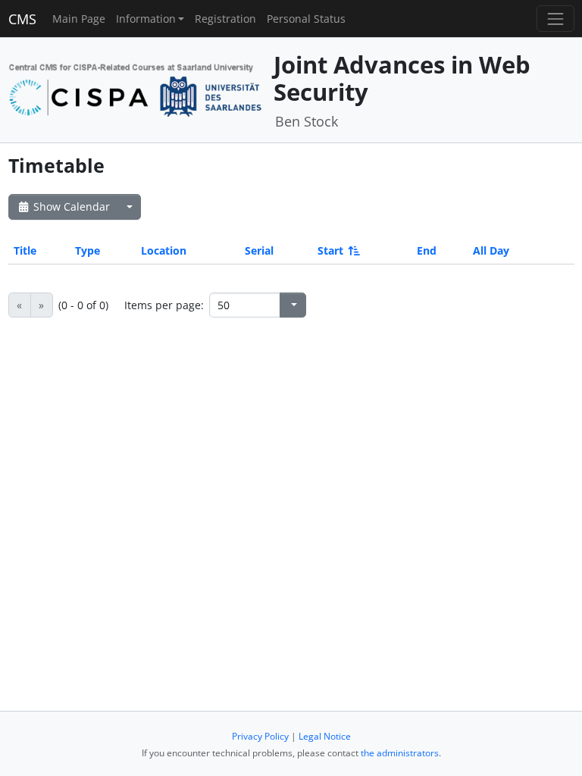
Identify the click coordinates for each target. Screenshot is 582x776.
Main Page (78, 18)
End (426, 250)
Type (87, 250)
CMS (22, 19)
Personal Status (306, 18)
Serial (259, 250)
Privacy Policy (260, 736)
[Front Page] (135, 88)
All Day (491, 250)
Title (25, 250)
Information (146, 18)
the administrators (400, 752)
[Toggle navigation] (555, 18)
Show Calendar (70, 206)
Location (163, 250)
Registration (225, 18)
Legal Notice (325, 736)
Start (330, 250)
